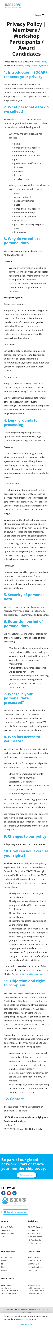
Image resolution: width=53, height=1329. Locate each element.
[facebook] (3, 1193)
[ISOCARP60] (13, 3)
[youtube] (9, 1193)
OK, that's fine (26, 1324)
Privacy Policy (40, 61)
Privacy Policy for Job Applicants (32, 65)
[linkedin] (14, 1193)
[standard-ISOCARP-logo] (14, 1197)
